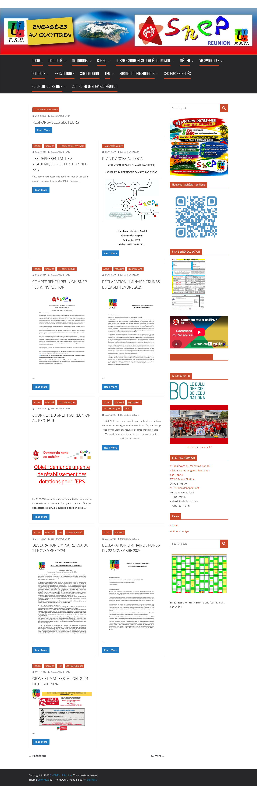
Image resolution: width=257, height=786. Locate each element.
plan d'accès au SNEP (113, 146)
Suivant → (158, 756)
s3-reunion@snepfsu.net (184, 488)
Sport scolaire (135, 269)
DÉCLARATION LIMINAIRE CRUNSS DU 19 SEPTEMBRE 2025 (131, 284)
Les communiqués (67, 269)
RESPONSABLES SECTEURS (55, 122)
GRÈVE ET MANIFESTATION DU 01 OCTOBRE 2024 (60, 681)
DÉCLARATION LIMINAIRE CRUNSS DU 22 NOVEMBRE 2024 (131, 548)
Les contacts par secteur (46, 109)
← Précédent (37, 756)
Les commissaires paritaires (71, 146)
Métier (128, 408)
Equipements (134, 402)
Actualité (49, 146)
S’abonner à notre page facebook (191, 357)
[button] (64, 61)
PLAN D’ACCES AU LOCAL (123, 159)
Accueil (37, 146)
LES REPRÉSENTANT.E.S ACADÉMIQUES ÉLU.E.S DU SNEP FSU (59, 164)
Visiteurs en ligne (180, 531)
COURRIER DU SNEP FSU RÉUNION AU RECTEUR (61, 418)
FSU (60, 532)
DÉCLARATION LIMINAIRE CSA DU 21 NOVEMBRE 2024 (60, 548)
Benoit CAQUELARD (60, 115)
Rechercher (224, 108)
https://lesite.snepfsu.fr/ (199, 447)
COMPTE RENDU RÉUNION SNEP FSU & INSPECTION (59, 284)
